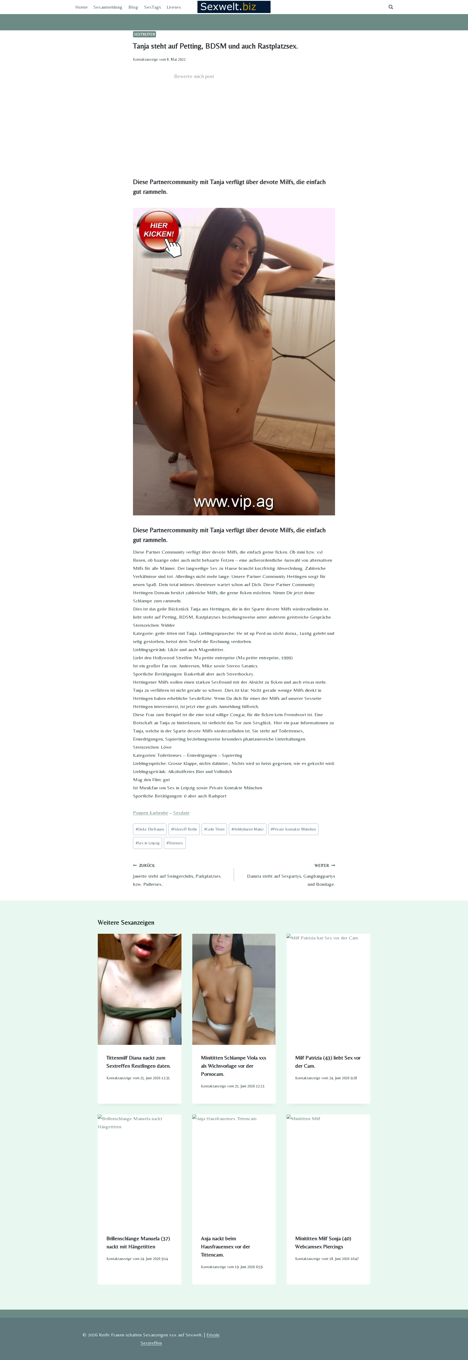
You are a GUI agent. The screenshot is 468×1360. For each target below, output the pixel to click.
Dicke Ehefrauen (150, 829)
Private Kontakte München (293, 829)
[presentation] (139, 989)
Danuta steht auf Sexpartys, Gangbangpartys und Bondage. (291, 875)
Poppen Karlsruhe (150, 812)
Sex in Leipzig (148, 843)
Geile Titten (214, 829)
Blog (133, 7)
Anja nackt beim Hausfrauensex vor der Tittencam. (225, 1246)
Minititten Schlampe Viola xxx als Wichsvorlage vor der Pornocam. (233, 1065)
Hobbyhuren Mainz (248, 829)
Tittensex (175, 843)
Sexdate (181, 812)
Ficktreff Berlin (184, 829)
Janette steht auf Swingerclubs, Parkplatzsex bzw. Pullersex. (177, 875)
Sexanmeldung (107, 7)
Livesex (174, 7)
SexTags (152, 7)
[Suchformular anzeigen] (391, 7)
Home (81, 7)
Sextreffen (144, 34)
